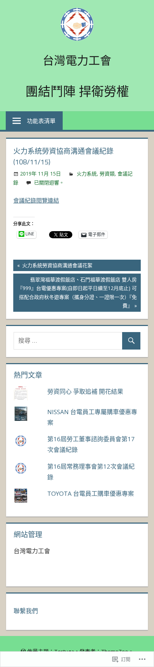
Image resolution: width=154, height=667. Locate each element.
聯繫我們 (26, 611)
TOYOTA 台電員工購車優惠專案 (90, 493)
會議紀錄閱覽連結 (36, 200)
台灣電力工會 (77, 60)
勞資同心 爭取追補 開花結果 (85, 391)
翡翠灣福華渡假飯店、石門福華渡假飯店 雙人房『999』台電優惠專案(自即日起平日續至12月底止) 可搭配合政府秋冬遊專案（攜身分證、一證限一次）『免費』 (75, 292)
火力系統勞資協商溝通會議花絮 (52, 266)
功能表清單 (41, 121)
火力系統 (87, 173)
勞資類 (107, 173)
